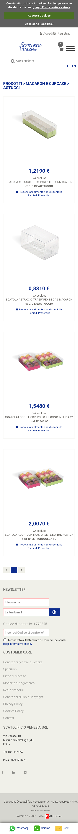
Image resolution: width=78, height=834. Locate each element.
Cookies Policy (13, 711)
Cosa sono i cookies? (39, 23)
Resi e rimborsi (13, 690)
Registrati (63, 33)
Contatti (8, 718)
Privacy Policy (13, 704)
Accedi (48, 33)
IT (68, 66)
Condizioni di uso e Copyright (23, 697)
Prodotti (12, 83)
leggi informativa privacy (17, 643)
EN (74, 66)
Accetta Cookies (39, 15)
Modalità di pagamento (19, 683)
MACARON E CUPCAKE (46, 83)
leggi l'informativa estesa (52, 7)
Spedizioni (10, 669)
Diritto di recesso (14, 676)
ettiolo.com (55, 816)
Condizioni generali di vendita (22, 662)
